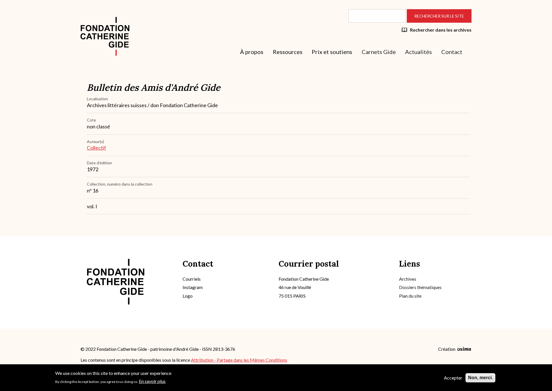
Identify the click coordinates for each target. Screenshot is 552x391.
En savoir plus (152, 381)
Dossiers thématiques (420, 287)
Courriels (192, 279)
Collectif (96, 148)
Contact (451, 51)
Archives (407, 279)
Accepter (453, 377)
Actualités (418, 51)
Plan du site (410, 295)
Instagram (193, 287)
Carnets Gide (379, 51)
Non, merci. (480, 377)
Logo (188, 295)
